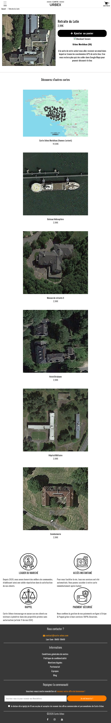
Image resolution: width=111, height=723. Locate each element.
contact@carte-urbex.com (56, 635)
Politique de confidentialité (55, 658)
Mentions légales (55, 662)
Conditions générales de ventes (55, 654)
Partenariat (55, 666)
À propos (55, 671)
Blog (55, 675)
